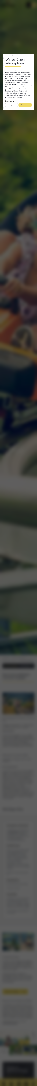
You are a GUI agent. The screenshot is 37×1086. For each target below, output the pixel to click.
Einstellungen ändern (12, 105)
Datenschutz (9, 101)
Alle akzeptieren (25, 105)
